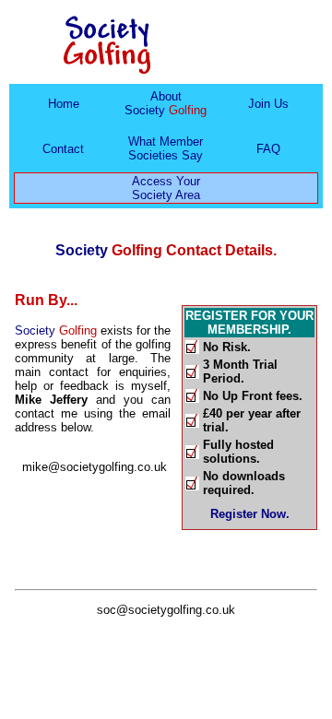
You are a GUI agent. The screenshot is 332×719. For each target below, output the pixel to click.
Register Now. (250, 514)
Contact (63, 149)
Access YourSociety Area (166, 188)
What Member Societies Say (165, 148)
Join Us (268, 104)
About (166, 103)
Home (63, 104)
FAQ (268, 149)
